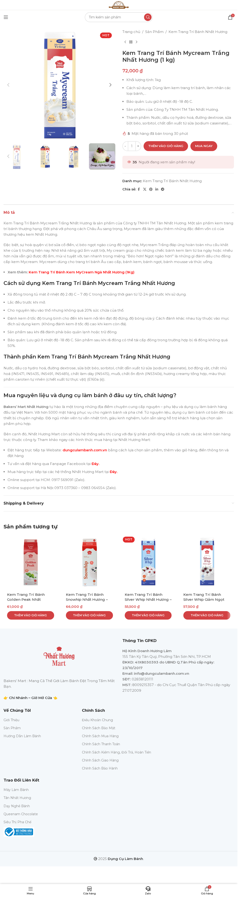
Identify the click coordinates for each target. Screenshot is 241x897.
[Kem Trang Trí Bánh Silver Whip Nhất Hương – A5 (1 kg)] (148, 562)
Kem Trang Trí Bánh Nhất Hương (198, 31)
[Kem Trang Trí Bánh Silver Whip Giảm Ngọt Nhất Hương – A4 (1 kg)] (207, 562)
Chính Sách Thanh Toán (101, 744)
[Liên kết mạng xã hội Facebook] (139, 189)
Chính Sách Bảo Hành (100, 768)
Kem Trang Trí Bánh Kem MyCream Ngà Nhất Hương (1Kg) (81, 272)
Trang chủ (131, 31)
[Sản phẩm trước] (125, 42)
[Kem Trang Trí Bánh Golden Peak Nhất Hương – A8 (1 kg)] (31, 562)
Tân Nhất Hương (17, 798)
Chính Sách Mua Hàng (100, 736)
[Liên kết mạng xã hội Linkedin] (157, 189)
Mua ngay (204, 146)
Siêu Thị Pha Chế (17, 822)
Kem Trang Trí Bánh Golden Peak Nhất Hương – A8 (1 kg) (26, 599)
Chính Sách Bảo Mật (98, 728)
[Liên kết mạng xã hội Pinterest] (151, 189)
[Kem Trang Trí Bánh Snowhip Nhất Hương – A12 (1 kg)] (89, 562)
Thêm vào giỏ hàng (165, 146)
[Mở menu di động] (6, 17)
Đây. (95, 463)
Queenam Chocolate (21, 814)
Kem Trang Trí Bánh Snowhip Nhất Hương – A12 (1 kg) (87, 599)
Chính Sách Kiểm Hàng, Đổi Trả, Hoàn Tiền (116, 752)
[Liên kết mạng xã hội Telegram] (163, 189)
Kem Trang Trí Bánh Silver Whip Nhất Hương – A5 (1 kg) (148, 599)
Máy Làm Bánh (16, 790)
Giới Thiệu (11, 720)
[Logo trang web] (119, 4)
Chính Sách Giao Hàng (100, 760)
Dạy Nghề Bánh (17, 806)
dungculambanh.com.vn (84, 450)
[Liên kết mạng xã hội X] (145, 189)
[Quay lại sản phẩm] (131, 42)
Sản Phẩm (154, 31)
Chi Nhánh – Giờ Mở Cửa (30, 697)
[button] (8, 85)
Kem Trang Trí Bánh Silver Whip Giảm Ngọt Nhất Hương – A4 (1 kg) (204, 599)
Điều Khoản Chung (97, 720)
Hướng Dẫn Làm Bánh (22, 736)
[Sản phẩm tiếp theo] (136, 42)
